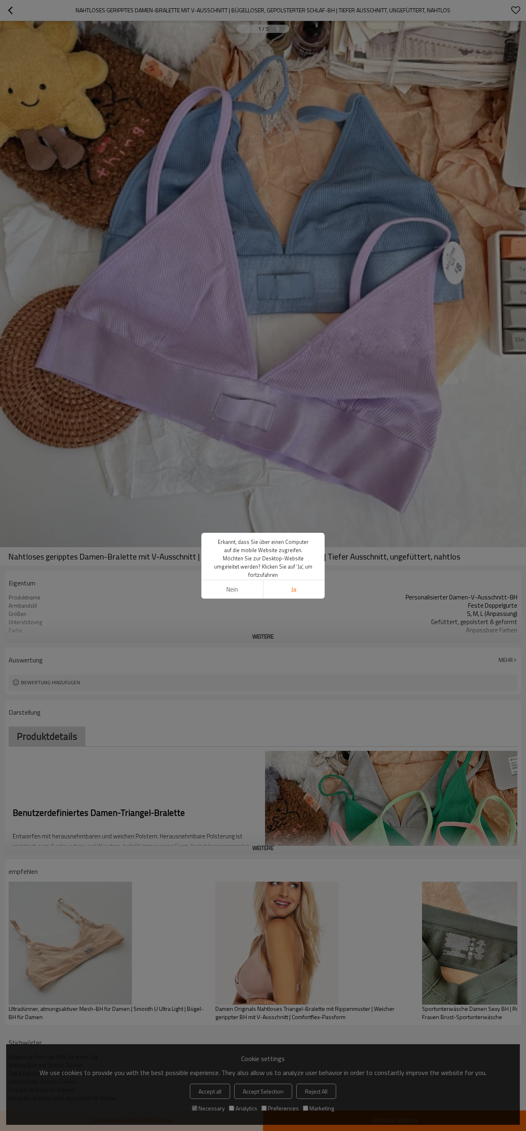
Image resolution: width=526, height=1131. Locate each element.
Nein (232, 589)
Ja (293, 589)
